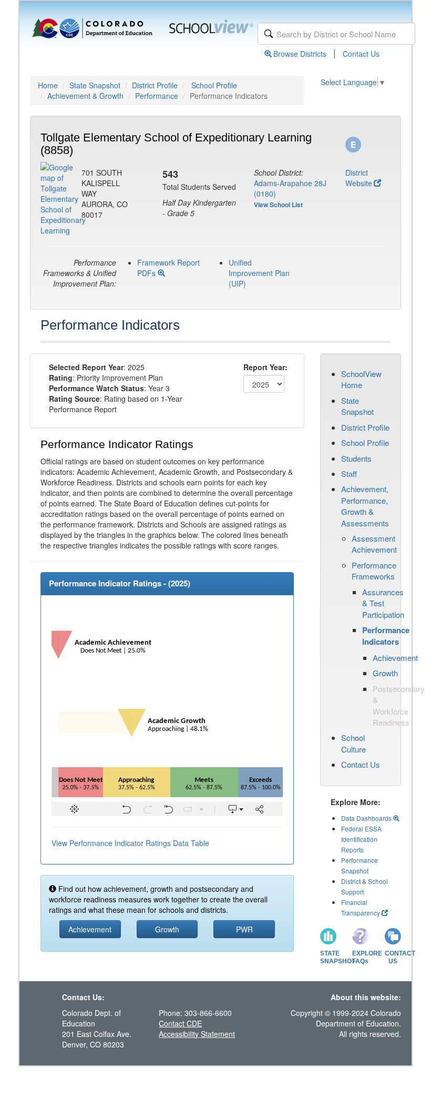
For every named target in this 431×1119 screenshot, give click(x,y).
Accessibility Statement (197, 1034)
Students (356, 458)
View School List (278, 204)
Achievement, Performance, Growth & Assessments (365, 505)
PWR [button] (244, 929)
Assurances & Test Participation (383, 603)
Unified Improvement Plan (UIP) (259, 273)
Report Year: (265, 367)
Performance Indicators (385, 635)
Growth (385, 672)
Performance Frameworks (374, 571)
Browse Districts (299, 53)
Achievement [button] (89, 929)
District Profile (155, 85)
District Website (358, 177)
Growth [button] (167, 929)
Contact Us (361, 53)
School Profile (214, 85)
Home (48, 85)
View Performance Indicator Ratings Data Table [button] (130, 843)
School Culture (353, 743)
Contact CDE (180, 1023)
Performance (156, 95)
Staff (349, 473)
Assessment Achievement (374, 544)
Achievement (395, 657)
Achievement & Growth (85, 95)
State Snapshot (94, 85)
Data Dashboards (367, 817)
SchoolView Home (361, 379)
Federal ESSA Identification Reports (361, 839)
